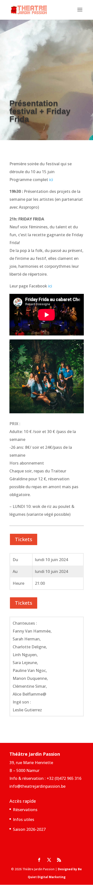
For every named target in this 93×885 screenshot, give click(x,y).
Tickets (23, 539)
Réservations (25, 809)
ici (51, 179)
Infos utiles (23, 819)
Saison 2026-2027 (29, 829)
